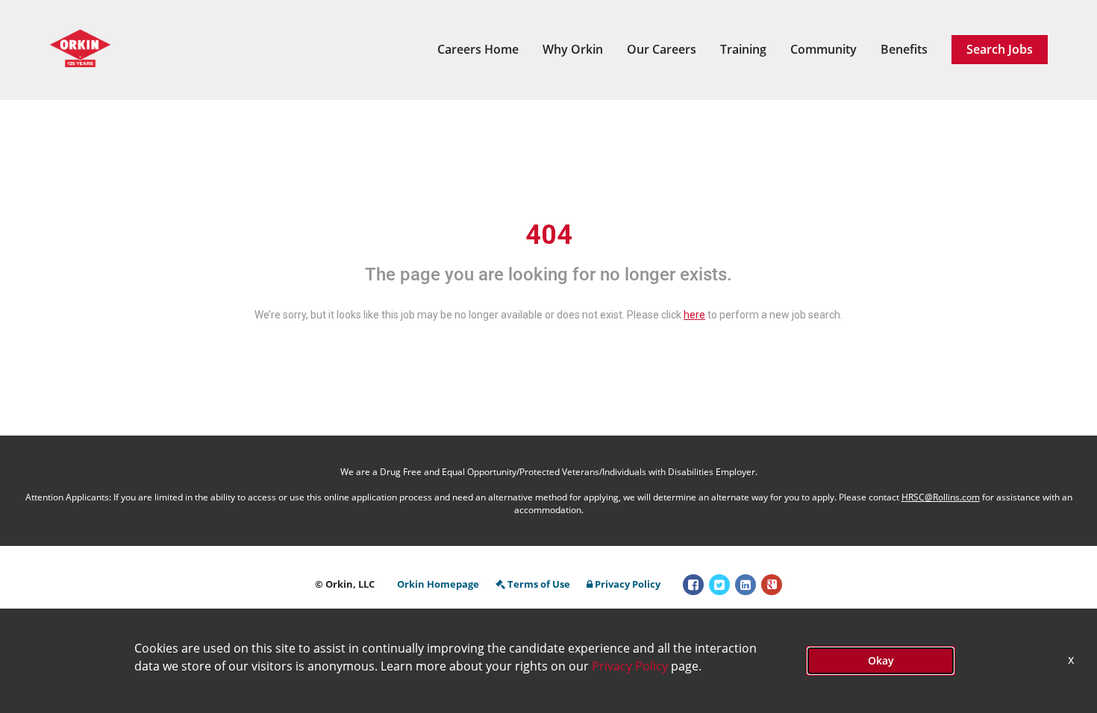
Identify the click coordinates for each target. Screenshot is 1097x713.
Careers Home (478, 49)
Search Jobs (999, 49)
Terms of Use (538, 584)
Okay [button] (881, 660)
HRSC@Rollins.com (940, 497)
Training (743, 49)
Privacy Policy (627, 584)
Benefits (904, 49)
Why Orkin (573, 49)
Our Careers (661, 49)
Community (823, 49)
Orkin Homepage (438, 584)
